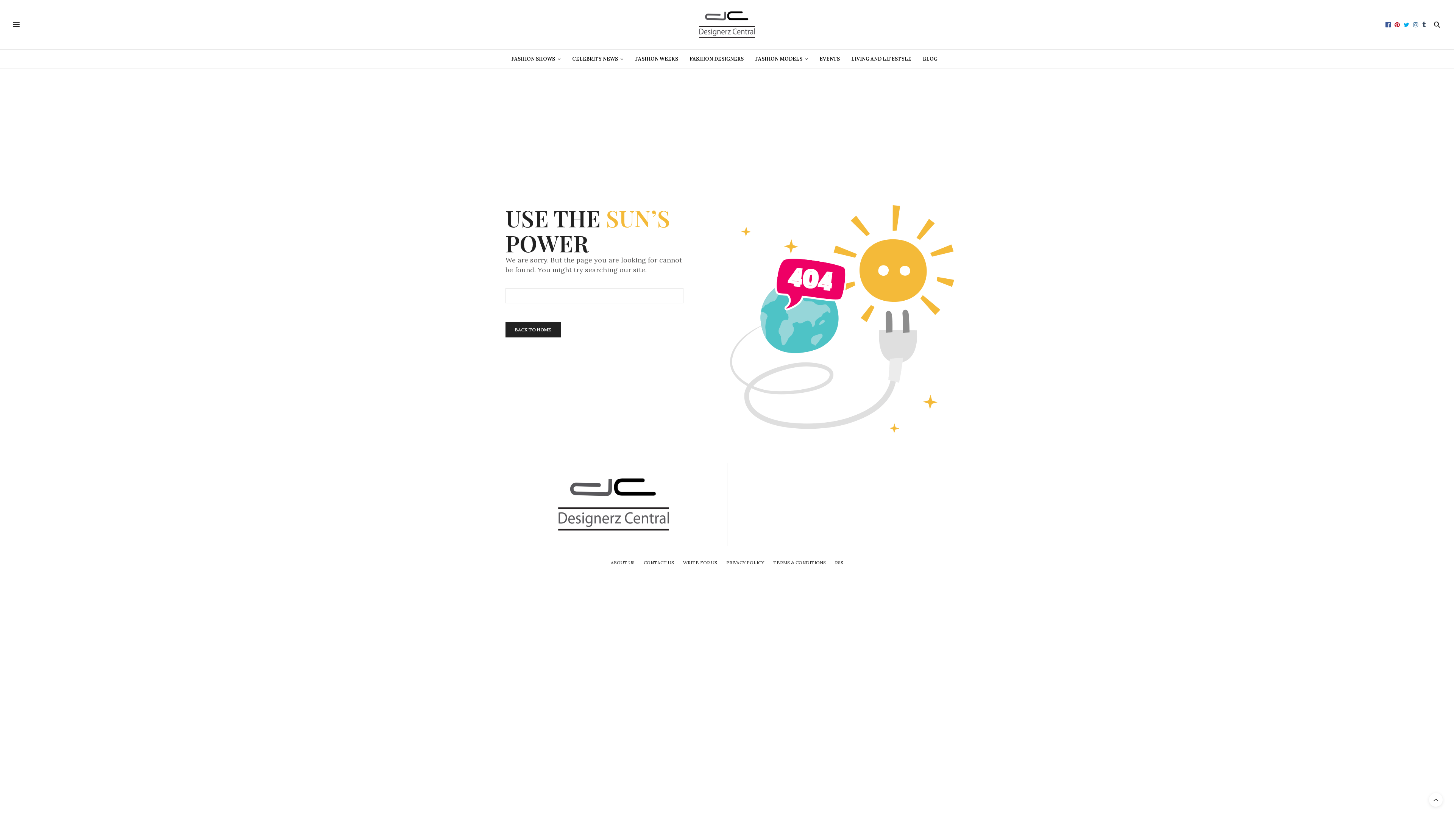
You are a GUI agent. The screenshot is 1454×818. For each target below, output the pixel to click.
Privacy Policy (745, 562)
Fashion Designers (717, 59)
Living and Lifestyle (881, 59)
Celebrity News (595, 59)
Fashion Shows (533, 59)
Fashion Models (778, 59)
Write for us (700, 562)
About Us (623, 562)
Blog (930, 59)
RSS (839, 562)
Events (829, 59)
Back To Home (533, 330)
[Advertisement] (727, 122)
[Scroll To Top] (1436, 800)
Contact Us (659, 562)
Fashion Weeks (656, 59)
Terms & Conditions (799, 562)
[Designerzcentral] (727, 24)
